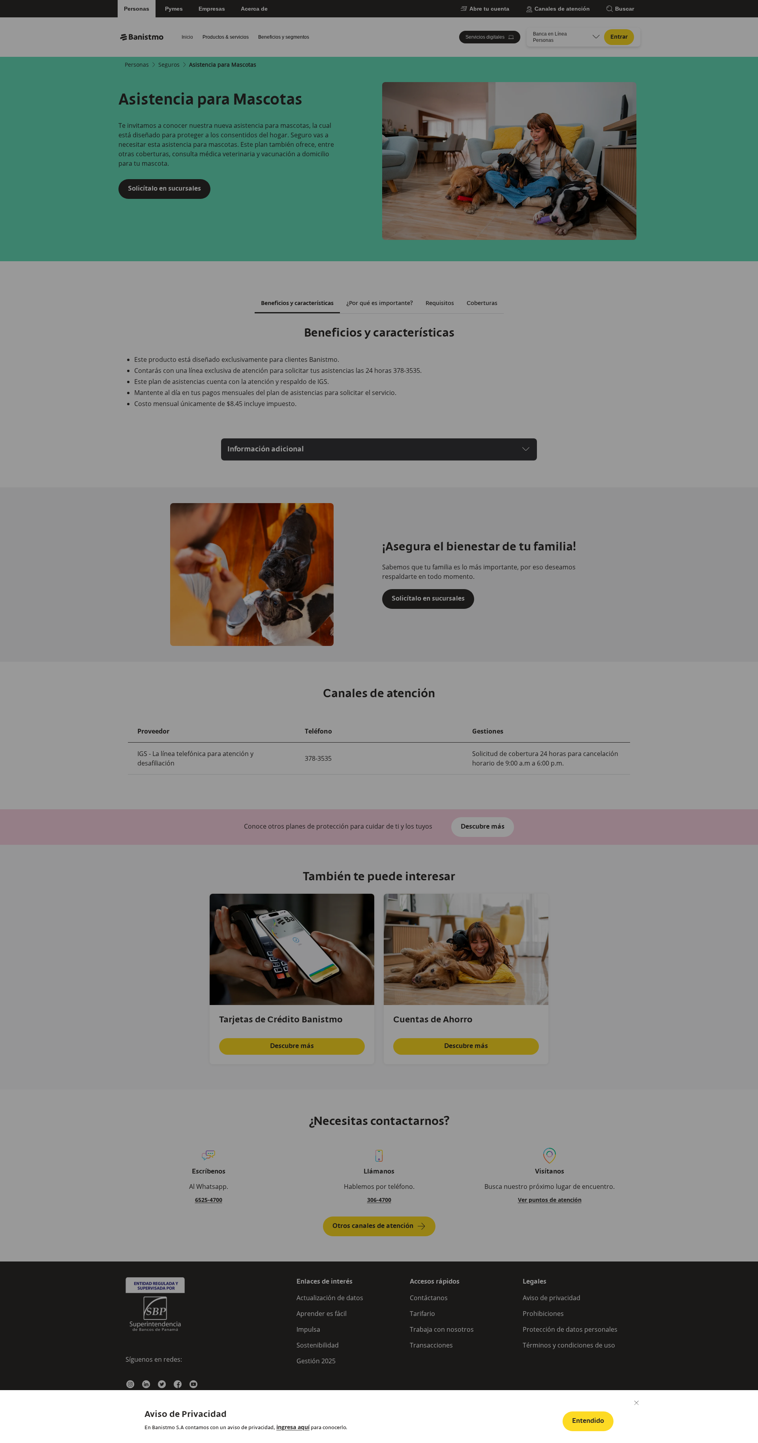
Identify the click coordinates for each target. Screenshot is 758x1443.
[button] (588, 1421)
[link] (293, 1427)
